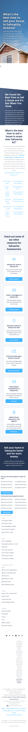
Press (3, 619)
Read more (14, 432)
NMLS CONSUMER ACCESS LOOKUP (14, 708)
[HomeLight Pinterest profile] (19, 635)
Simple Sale (4, 547)
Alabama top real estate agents (7, 499)
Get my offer (14, 340)
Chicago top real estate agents (7, 484)
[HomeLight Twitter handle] (6, 635)
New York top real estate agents (7, 481)
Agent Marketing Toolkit (8, 584)
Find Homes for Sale (7, 523)
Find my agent (14, 309)
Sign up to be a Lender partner (9, 593)
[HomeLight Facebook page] (9, 635)
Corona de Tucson (8, 201)
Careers (3, 617)
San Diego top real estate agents (21, 487)
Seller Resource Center (7, 555)
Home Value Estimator (7, 550)
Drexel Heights (7, 194)
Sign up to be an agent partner (9, 570)
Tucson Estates (7, 214)
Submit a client (5, 575)
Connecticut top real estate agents (7, 508)
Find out (14, 401)
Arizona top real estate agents (7, 502)
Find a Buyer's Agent (7, 520)
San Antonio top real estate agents (7, 487)
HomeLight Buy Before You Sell (10, 544)
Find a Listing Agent (6, 541)
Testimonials (5, 614)
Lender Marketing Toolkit (8, 602)
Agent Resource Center (7, 578)
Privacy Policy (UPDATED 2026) (14, 695)
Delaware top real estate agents (21, 508)
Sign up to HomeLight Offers (9, 573)
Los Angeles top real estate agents (21, 481)
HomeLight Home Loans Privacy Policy (14, 712)
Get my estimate (14, 370)
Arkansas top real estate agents (21, 502)
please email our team (19, 680)
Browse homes (14, 279)
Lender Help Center (6, 599)
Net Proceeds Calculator (8, 552)
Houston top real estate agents (21, 484)
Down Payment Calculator (8, 529)
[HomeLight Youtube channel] (16, 635)
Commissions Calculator (8, 558)
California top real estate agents (7, 505)
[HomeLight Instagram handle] (13, 635)
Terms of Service (15, 693)
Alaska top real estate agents (21, 499)
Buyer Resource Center (7, 532)
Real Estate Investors (7, 625)
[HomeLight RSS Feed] (22, 635)
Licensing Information (14, 715)
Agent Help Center (6, 581)
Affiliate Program (6, 622)
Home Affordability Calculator (9, 526)
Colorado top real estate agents (21, 505)
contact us (19, 682)
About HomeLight (6, 611)
